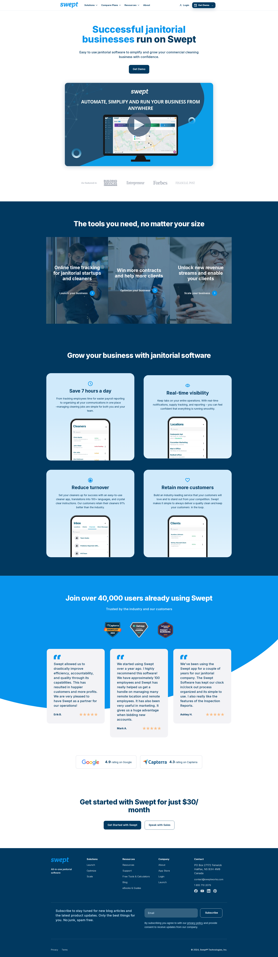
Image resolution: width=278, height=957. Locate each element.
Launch (91, 864)
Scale (90, 876)
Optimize (91, 870)
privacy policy (195, 923)
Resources (131, 5)
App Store (164, 870)
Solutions (89, 5)
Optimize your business (135, 290)
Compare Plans (109, 5)
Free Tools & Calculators (136, 876)
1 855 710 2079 (202, 885)
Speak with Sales (159, 824)
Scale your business (197, 293)
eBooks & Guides (131, 888)
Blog (124, 882)
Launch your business (74, 293)
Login (186, 5)
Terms (65, 949)
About (146, 5)
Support (127, 870)
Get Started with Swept (122, 824)
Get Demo (205, 5)
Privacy (54, 949)
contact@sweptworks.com (208, 879)
